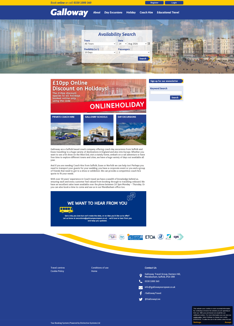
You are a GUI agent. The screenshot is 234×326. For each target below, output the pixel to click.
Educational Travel (168, 12)
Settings (197, 322)
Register (154, 2)
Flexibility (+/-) (91, 49)
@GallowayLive (152, 299)
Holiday (131, 12)
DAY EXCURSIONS (127, 117)
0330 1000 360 (82, 2)
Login (174, 2)
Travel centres (58, 267)
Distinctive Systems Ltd (90, 323)
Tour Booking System (60, 323)
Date (120, 40)
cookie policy (197, 317)
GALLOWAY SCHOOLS (96, 117)
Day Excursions (113, 12)
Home (94, 271)
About (96, 12)
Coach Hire (146, 12)
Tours (87, 40)
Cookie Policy (57, 271)
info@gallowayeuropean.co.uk (160, 287)
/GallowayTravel (153, 293)
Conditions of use (99, 267)
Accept (228, 322)
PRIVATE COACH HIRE (63, 117)
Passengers (124, 49)
